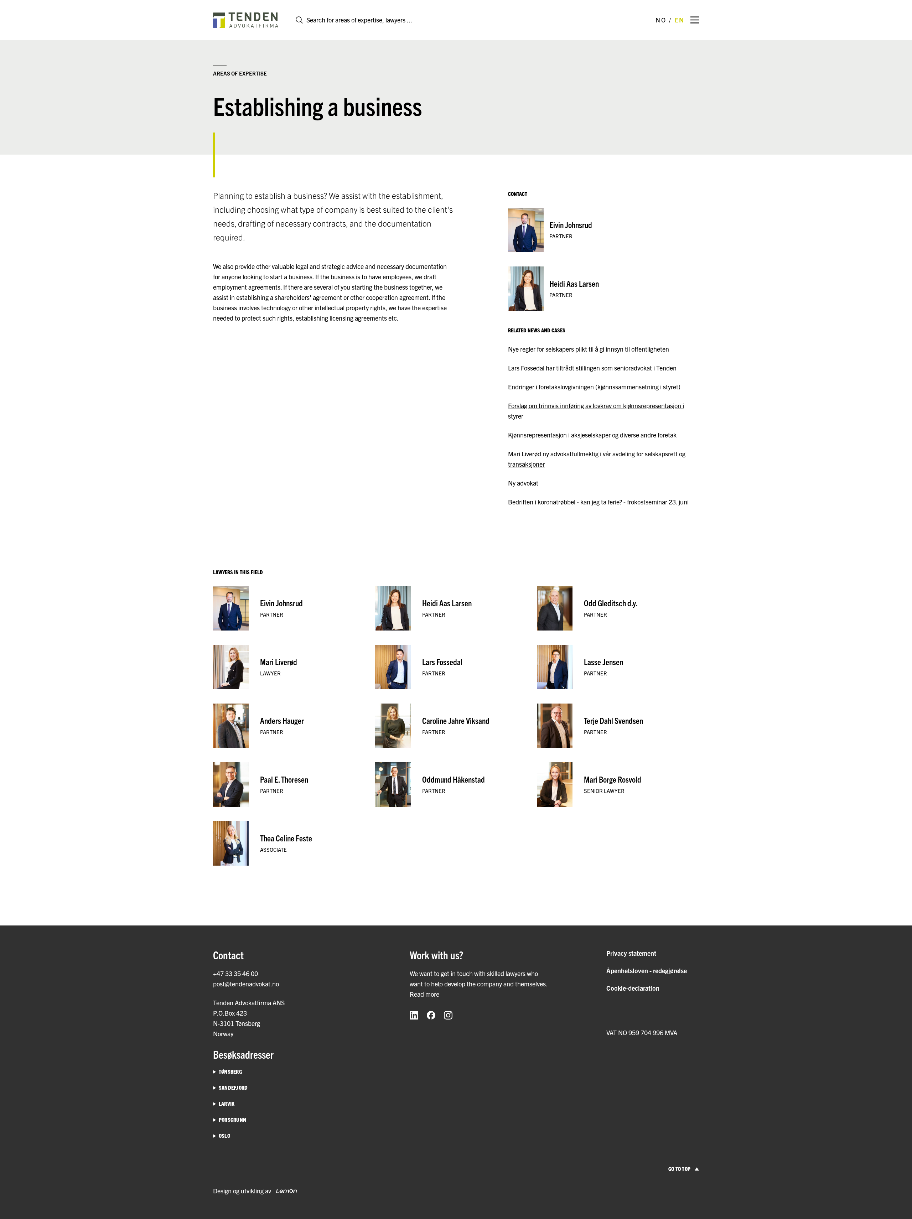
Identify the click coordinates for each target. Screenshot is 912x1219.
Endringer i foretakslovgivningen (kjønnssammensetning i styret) (594, 387)
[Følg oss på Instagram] (448, 1015)
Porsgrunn (232, 1119)
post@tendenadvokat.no (246, 984)
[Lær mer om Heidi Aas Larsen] (603, 288)
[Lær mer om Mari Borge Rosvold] (618, 784)
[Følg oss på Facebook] (431, 1015)
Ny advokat (523, 483)
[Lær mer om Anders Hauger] (294, 726)
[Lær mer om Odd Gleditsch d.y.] (618, 608)
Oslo (224, 1135)
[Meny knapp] (695, 20)
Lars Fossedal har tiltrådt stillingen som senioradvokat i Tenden (592, 368)
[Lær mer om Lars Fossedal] (456, 667)
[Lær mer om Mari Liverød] (294, 667)
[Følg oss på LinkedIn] (414, 1015)
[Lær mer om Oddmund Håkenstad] (456, 784)
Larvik (226, 1103)
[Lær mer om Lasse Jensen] (618, 667)
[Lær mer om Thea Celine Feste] (294, 843)
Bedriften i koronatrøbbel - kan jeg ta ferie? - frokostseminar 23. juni (598, 502)
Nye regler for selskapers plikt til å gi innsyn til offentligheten (588, 349)
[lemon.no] (284, 1191)
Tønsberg (230, 1071)
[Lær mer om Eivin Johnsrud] (603, 230)
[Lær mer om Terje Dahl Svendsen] (618, 726)
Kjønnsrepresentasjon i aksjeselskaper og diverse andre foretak (592, 435)
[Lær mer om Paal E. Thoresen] (294, 784)
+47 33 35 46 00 (235, 973)
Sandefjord (233, 1087)
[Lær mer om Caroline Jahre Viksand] (456, 726)
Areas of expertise (240, 73)
